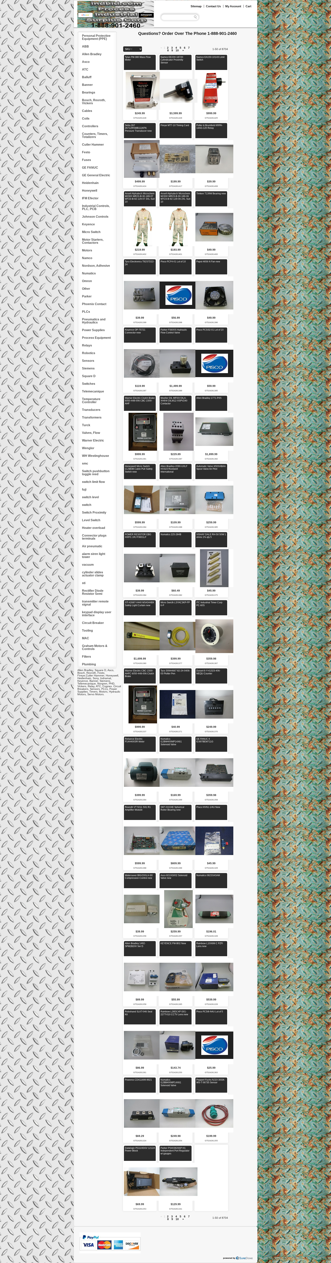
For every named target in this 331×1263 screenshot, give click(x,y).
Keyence (88, 224)
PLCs (86, 311)
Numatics (89, 273)
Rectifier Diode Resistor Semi (92, 592)
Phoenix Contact (94, 304)
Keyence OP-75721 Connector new (135, 331)
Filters (86, 656)
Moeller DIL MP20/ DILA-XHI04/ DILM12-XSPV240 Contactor (174, 401)
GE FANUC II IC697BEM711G (204, 740)
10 (177, 50)
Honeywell (89, 190)
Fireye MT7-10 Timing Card (175, 125)
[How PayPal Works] (110, 1252)
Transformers (92, 417)
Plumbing (89, 664)
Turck (86, 425)
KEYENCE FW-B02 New (173, 943)
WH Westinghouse (95, 455)
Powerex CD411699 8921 (138, 1079)
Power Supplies (93, 330)
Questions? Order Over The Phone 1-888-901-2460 (187, 33)
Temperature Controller (91, 400)
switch (86, 504)
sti (83, 583)
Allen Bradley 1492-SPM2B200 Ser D (135, 944)
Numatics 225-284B (171, 534)
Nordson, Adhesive (96, 265)
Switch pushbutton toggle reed (96, 472)
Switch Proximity (94, 512)
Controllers (90, 126)
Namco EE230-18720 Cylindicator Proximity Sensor (172, 60)
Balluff (86, 77)
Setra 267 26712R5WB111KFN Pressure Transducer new (138, 128)
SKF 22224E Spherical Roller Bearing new (172, 808)
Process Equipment (96, 337)
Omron (87, 281)
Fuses (86, 160)
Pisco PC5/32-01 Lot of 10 (210, 329)
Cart (248, 6)
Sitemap (196, 6)
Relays (87, 345)
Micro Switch (91, 232)
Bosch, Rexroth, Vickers (94, 101)
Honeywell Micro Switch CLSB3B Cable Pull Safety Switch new (138, 469)
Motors (87, 250)
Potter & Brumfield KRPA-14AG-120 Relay (209, 126)
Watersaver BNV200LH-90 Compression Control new (139, 876)
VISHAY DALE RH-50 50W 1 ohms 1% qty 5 (211, 535)
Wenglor (88, 448)
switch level (90, 497)
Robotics (88, 353)
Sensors (88, 360)
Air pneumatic (92, 546)
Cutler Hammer (93, 144)
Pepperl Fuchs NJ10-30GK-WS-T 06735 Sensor (210, 1081)
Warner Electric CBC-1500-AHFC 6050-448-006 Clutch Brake (139, 673)
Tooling (87, 630)
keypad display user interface (96, 614)
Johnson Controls (95, 216)
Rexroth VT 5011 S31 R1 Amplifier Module (138, 808)
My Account (233, 6)
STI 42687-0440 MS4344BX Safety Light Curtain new (139, 603)
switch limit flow (93, 481)
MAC (85, 638)
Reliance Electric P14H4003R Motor (134, 740)
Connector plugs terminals (94, 537)
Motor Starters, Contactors (92, 241)
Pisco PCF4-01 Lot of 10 (173, 261)
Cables (87, 110)
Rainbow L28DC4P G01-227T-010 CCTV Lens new (174, 1013)
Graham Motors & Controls (94, 647)
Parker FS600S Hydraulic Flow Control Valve (174, 331)
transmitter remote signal (95, 603)
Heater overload (93, 527)
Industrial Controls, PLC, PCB (96, 207)
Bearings (88, 92)
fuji (84, 489)
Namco (87, 258)
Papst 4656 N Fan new (208, 261)
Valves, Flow (91, 432)
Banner (87, 84)
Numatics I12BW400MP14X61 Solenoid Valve (171, 742)
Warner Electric (93, 440)
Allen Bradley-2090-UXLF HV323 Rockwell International (174, 469)
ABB (85, 46)
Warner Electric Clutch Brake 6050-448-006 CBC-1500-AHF (140, 401)
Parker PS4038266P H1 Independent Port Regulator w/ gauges (175, 1151)
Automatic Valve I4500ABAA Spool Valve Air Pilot (210, 467)
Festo (86, 152)
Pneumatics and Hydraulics (94, 321)
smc (85, 463)
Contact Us (213, 6)
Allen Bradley (92, 54)
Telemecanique (93, 391)
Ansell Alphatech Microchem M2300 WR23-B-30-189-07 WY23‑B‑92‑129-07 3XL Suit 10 (140, 197)
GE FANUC (90, 167)
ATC (85, 69)
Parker (87, 296)
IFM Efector (90, 198)
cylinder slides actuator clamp (93, 574)
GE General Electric (96, 175)
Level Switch (91, 520)
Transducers (91, 409)
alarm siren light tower (93, 555)
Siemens (88, 368)
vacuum (88, 564)
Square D (89, 376)
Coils (85, 118)
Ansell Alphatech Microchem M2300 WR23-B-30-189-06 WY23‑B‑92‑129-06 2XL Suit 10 (175, 197)
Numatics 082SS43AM (208, 875)
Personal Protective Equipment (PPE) (96, 37)
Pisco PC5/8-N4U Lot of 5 (209, 1011)
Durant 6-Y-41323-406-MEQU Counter (208, 672)
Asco (86, 61)
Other (86, 288)
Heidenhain (90, 183)
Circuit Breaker (93, 623)
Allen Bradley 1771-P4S (208, 398)
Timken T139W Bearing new (211, 193)
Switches (88, 383)
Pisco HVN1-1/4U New (208, 807)
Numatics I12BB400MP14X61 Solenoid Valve (171, 1082)
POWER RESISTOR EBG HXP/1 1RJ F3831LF (138, 535)
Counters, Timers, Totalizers (95, 135)
